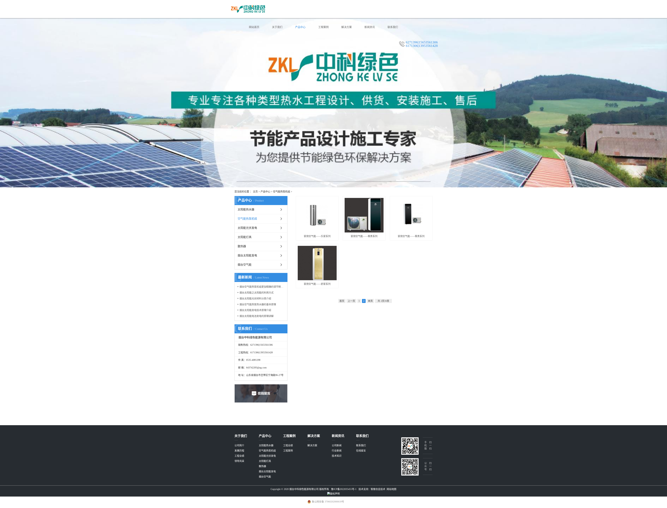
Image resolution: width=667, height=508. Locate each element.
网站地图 (391, 489)
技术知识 (336, 456)
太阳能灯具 (245, 237)
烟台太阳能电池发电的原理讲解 (257, 316)
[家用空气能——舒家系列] (317, 263)
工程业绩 (239, 456)
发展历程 (239, 450)
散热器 (242, 246)
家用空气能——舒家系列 (317, 284)
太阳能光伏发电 (247, 227)
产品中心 (300, 27)
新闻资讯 (369, 27)
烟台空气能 (245, 264)
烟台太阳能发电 (247, 255)
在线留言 (361, 450)
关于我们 (277, 27)
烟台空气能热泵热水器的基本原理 (258, 304)
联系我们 (393, 27)
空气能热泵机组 (281, 191)
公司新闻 (336, 445)
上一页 (351, 301)
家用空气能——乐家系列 (317, 236)
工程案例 (323, 27)
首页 (341, 301)
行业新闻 (336, 450)
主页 (255, 191)
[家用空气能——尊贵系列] (364, 215)
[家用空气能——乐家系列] (317, 215)
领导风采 (239, 461)
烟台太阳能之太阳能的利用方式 (257, 292)
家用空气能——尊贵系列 (364, 236)
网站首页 (254, 27)
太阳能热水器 (246, 209)
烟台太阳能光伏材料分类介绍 (255, 298)
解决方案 (346, 27)
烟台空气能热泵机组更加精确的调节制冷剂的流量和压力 (262, 286)
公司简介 (239, 445)
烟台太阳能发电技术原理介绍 (255, 310)
